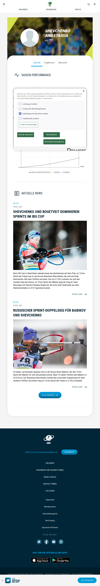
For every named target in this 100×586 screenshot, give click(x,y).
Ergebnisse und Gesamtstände (50, 470)
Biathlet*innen (50, 484)
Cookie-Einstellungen (28, 124)
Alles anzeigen (48, 395)
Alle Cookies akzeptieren (54, 142)
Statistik (36, 62)
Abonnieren (69, 452)
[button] (3, 3)
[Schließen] (83, 91)
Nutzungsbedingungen (82, 574)
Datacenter (50, 500)
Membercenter (50, 507)
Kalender (50, 463)
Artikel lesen (77, 294)
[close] (2, 580)
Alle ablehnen (51, 134)
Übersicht (62, 62)
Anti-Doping (50, 520)
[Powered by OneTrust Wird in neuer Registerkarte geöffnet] (76, 149)
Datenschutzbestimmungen (57, 574)
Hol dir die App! (87, 580)
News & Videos (50, 477)
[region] (50, 119)
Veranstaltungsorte (50, 514)
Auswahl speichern (25, 134)
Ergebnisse (49, 62)
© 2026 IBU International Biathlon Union (25, 574)
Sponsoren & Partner (50, 527)
